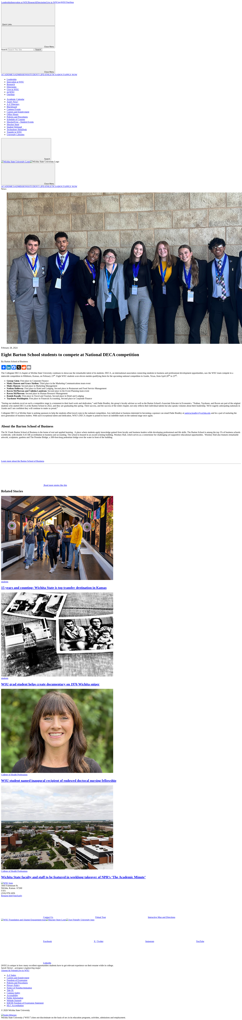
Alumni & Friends (9, 970)
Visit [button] (14, 895)
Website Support (14, 1000)
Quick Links (7, 24)
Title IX (10, 990)
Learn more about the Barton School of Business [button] (22, 461)
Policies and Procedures (17, 117)
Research (32, 2)
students (4, 582)
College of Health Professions (14, 774)
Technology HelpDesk (17, 129)
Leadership (6, 2)
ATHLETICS (50, 74)
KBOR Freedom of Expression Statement (25, 1003)
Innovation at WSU (19, 2)
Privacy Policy (13, 985)
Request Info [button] (6, 895)
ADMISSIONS (21, 74)
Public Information (15, 998)
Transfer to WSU (14, 132)
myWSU (62, 2)
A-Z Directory (13, 104)
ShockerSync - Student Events (20, 122)
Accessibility (12, 995)
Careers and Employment (18, 112)
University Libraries (15, 134)
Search (4, 49)
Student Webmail (14, 127)
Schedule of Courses (16, 119)
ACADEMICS (8, 74)
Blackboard (12, 107)
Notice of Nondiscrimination (19, 988)
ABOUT (60, 74)
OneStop (70, 2)
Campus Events (14, 109)
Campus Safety (13, 993)
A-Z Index (11, 975)
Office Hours (12, 114)
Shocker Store (13, 124)
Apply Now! (12, 102)
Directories (41, 2)
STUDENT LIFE (36, 74)
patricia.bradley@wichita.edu (197, 413)
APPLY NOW (70, 74)
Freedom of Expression (17, 980)
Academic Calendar (15, 99)
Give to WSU (52, 2)
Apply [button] (19, 895)
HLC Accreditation (15, 1005)
